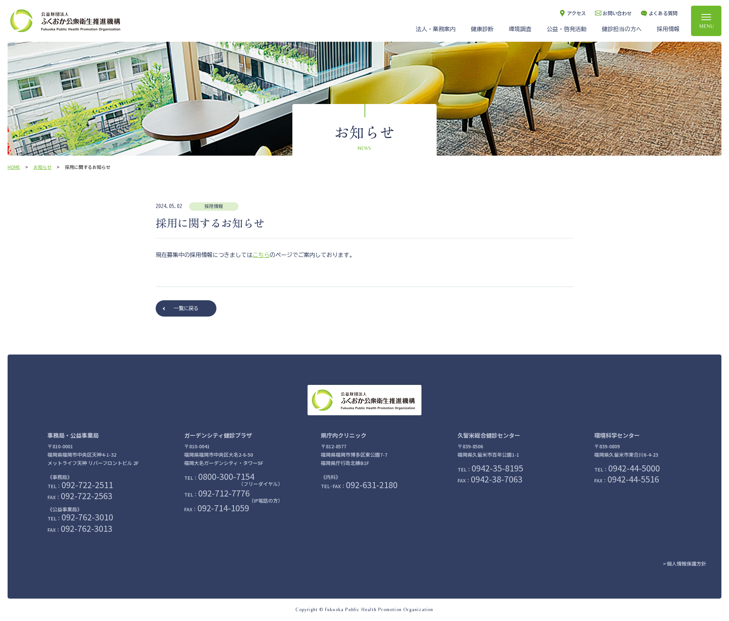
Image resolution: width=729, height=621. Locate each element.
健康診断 (482, 29)
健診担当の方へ (622, 29)
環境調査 (520, 29)
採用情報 (668, 29)
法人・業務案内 (436, 29)
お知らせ (42, 167)
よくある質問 (663, 13)
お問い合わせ (617, 13)
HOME (14, 167)
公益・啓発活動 (567, 29)
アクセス (576, 13)
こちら (261, 255)
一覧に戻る (186, 308)
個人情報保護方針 (686, 563)
